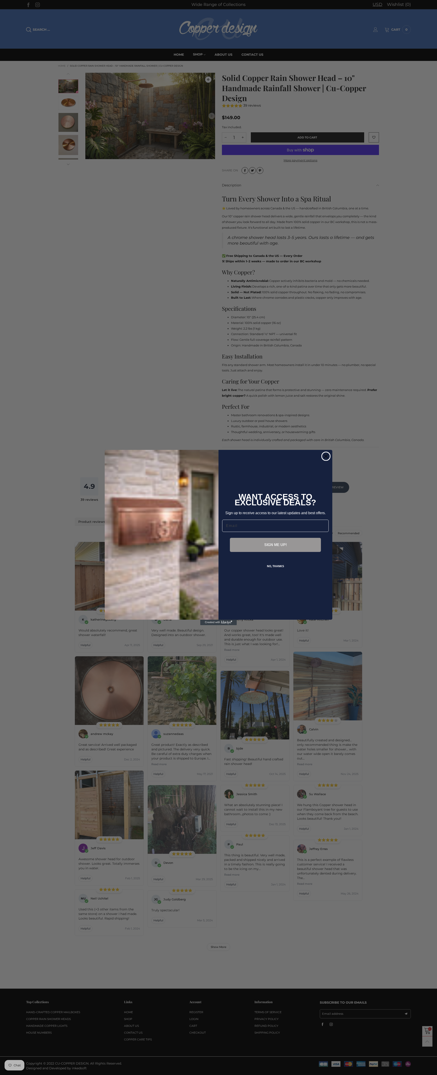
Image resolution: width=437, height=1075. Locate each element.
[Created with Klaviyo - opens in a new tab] (218, 622)
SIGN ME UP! (275, 545)
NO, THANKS (275, 566)
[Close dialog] (326, 456)
